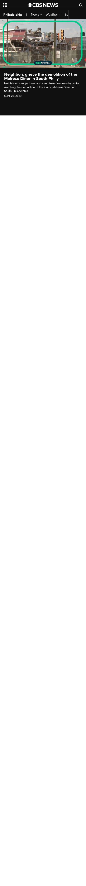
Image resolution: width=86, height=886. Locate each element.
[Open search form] (81, 5)
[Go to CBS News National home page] (43, 5)
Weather (52, 15)
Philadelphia (12, 15)
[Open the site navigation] (15, 5)
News (35, 15)
